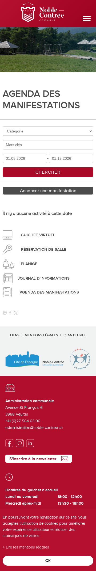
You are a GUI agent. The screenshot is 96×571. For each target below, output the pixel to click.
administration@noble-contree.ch (34, 427)
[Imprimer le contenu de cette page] (5, 312)
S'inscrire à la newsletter (33, 459)
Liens (14, 335)
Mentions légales (41, 335)
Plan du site (74, 335)
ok (48, 560)
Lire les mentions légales (27, 547)
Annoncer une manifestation (48, 190)
